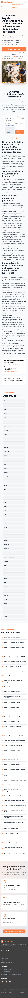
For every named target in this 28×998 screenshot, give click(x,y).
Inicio (2, 954)
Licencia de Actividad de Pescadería (13, 382)
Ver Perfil (10, 132)
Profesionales (7, 6)
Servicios (3, 956)
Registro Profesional (6, 962)
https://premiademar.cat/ (10, 371)
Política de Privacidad (11, 993)
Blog (2, 960)
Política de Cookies (3, 993)
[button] (16, 138)
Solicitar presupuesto (19, 132)
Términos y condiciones (21, 993)
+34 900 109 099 (7, 972)
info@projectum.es (8, 969)
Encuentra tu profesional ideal (13, 931)
